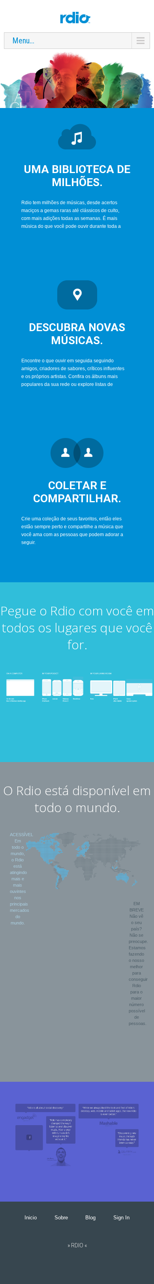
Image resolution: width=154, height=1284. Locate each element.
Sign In (121, 1218)
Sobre (61, 1218)
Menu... (23, 40)
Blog (90, 1218)
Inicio (30, 1218)
